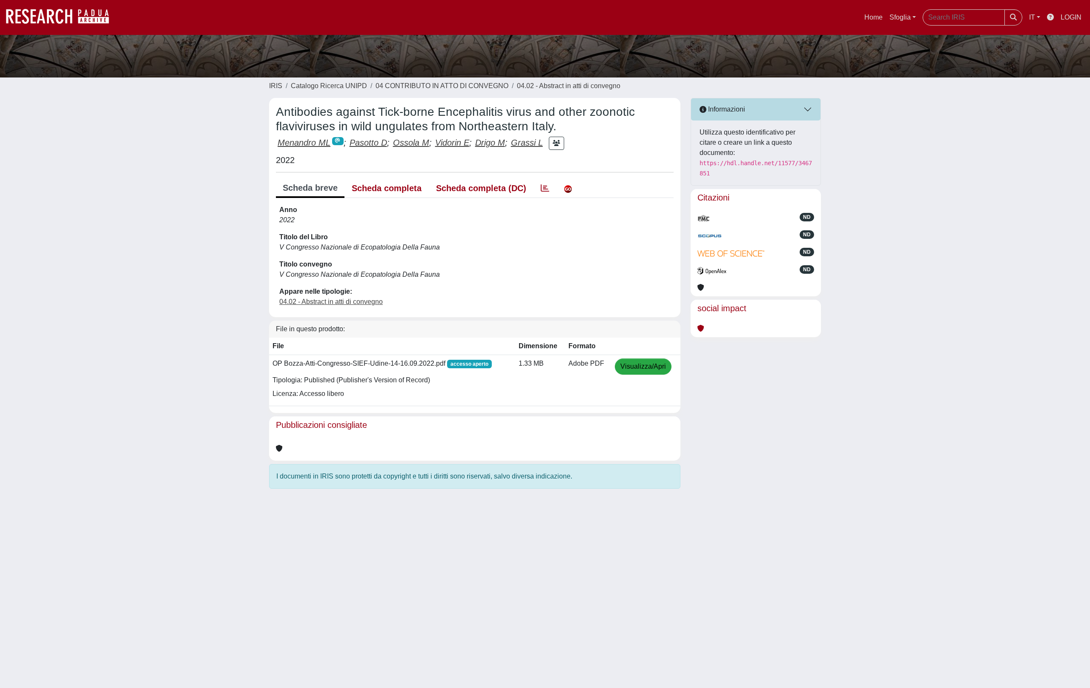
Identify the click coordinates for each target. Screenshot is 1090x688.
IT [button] (1032, 17)
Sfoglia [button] (900, 17)
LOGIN (1071, 17)
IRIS (275, 85)
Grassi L (527, 142)
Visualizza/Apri (643, 366)
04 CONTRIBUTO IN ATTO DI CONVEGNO (442, 85)
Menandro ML (304, 142)
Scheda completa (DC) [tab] (481, 188)
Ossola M (411, 142)
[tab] (545, 188)
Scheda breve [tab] (310, 187)
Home (873, 17)
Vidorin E (452, 142)
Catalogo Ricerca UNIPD (329, 85)
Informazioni (725, 109)
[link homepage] (61, 17)
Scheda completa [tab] (387, 188)
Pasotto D (368, 142)
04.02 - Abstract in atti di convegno (568, 85)
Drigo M (490, 142)
